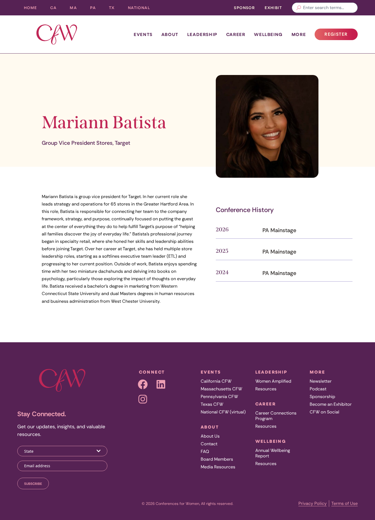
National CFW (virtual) (223, 412)
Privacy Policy (312, 503)
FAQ (205, 451)
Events (143, 34)
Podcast (318, 389)
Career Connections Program (275, 415)
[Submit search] (298, 7)
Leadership (202, 34)
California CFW (216, 381)
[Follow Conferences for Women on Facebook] (143, 384)
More (299, 34)
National (142, 9)
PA (96, 9)
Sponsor (244, 7)
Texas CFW (212, 404)
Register (341, 35)
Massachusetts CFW (221, 389)
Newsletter (321, 381)
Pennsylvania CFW (219, 396)
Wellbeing (268, 34)
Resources (265, 389)
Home (30, 7)
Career (235, 34)
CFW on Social (324, 412)
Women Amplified (273, 381)
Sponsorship (322, 396)
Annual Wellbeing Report (272, 453)
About (169, 34)
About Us (210, 436)
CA (56, 9)
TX (115, 9)
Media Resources (218, 467)
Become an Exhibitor (331, 404)
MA (76, 9)
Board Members (217, 459)
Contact (209, 444)
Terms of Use (344, 503)
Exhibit (273, 7)
